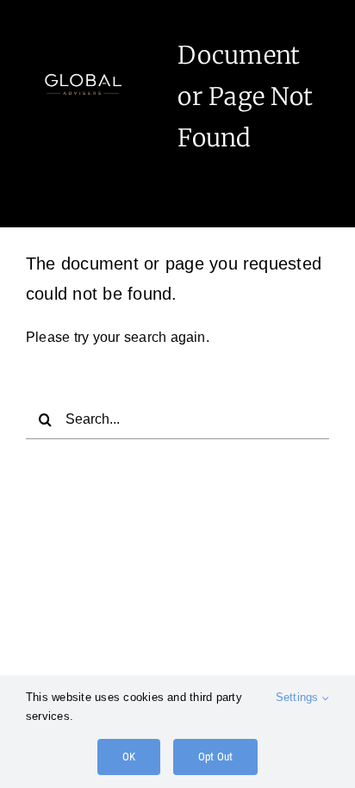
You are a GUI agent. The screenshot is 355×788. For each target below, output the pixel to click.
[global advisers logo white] (83, 56)
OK (128, 756)
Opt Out (215, 756)
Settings (299, 697)
